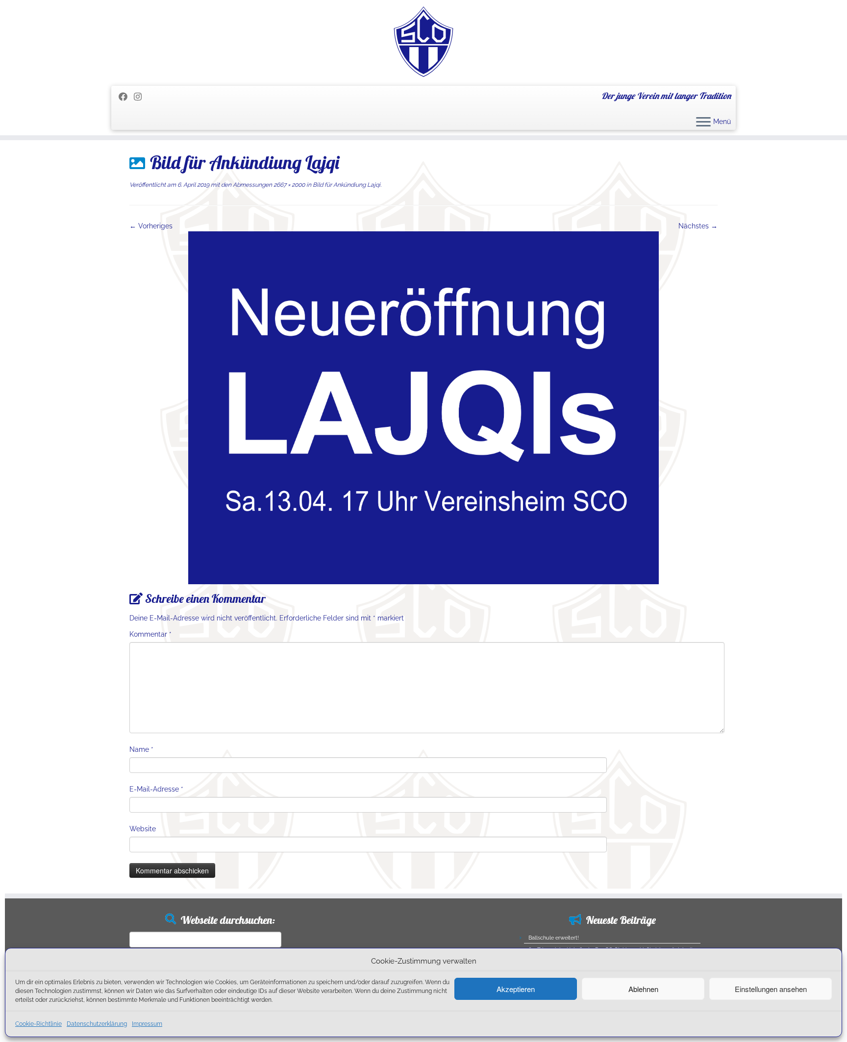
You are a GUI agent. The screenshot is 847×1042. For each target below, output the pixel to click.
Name (141, 749)
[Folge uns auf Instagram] (141, 97)
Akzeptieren (516, 989)
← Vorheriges (151, 226)
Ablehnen (643, 989)
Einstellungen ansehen (771, 989)
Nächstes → (698, 226)
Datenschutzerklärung (97, 1023)
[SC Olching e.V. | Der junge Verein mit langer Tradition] (423, 41)
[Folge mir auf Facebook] (126, 97)
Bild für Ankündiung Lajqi (345, 184)
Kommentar (150, 634)
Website (142, 829)
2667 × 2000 (288, 184)
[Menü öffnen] (703, 122)
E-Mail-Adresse (156, 789)
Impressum (147, 1023)
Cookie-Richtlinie (38, 1023)
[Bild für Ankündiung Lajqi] (423, 407)
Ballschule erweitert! (553, 938)
